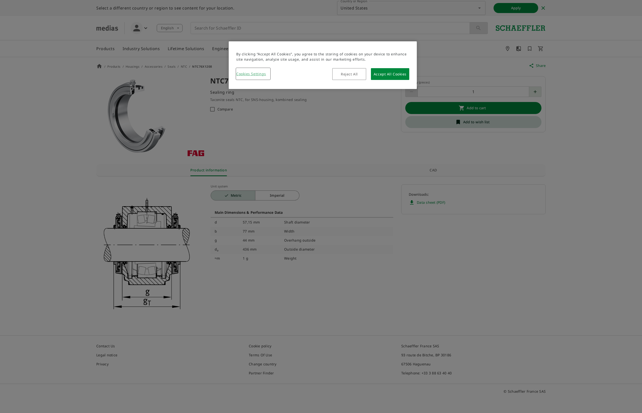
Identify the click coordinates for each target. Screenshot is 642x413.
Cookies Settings (251, 73)
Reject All (349, 74)
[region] (323, 65)
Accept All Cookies (390, 74)
